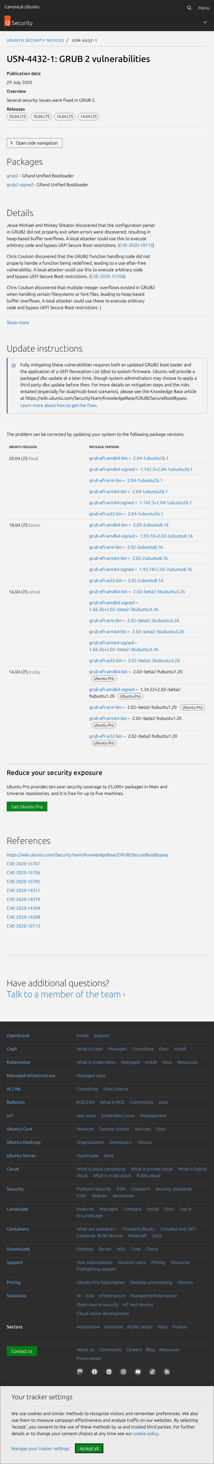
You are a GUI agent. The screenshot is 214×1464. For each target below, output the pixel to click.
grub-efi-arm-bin (105, 480)
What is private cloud (151, 1168)
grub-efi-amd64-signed (112, 469)
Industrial (113, 1326)
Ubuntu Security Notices (35, 40)
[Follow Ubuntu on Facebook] (95, 1372)
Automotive (88, 1326)
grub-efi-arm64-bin (108, 491)
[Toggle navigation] (205, 22)
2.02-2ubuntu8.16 (151, 524)
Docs (164, 1048)
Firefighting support (96, 1268)
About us (85, 1349)
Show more (18, 322)
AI (79, 1295)
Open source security (97, 1304)
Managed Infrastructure (153, 1295)
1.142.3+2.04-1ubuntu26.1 (166, 469)
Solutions (16, 1295)
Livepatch (140, 1188)
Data (89, 1295)
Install (82, 1035)
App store (86, 1115)
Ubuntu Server (21, 1155)
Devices (185, 1282)
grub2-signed (20, 184)
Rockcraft (137, 1235)
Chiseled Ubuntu (138, 1228)
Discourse (180, 1262)
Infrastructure (112, 1295)
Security (15, 1188)
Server (105, 1248)
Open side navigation (37, 142)
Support (102, 1035)
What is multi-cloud (112, 1175)
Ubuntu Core (20, 1128)
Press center (89, 1358)
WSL (121, 1248)
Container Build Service (100, 1235)
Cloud (13, 1168)
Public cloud (148, 1175)
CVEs (82, 1195)
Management (153, 1115)
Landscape (17, 1208)
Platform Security (94, 1188)
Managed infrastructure (31, 1075)
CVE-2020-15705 (23, 881)
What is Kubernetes (96, 1062)
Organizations (90, 1142)
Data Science (115, 1088)
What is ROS (112, 1102)
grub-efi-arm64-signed (111, 502)
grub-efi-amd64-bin (108, 458)
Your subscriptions (95, 1262)
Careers (134, 1349)
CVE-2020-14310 (23, 899)
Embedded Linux (118, 1115)
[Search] (189, 8)
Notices (99, 1195)
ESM (121, 1188)
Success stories (114, 1128)
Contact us (21, 1351)
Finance (179, 1326)
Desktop (85, 1248)
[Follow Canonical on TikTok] (153, 1372)
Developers (121, 1142)
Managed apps (91, 1075)
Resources (187, 1062)
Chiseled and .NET (178, 1228)
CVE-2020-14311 (23, 890)
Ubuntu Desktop (23, 1142)
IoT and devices (138, 1304)
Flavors (145, 1142)
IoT (10, 1115)
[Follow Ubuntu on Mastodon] (81, 1372)
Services (143, 1128)
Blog (150, 1349)
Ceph (12, 1048)
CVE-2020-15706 (107, 276)
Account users (132, 1262)
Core (136, 1248)
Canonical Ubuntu (21, 6)
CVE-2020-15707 (23, 863)
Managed (117, 1048)
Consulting (143, 1048)
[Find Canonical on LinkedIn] (110, 1372)
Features (85, 1128)
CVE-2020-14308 (23, 916)
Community (141, 1102)
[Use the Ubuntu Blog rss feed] (168, 1372)
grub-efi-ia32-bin (105, 513)
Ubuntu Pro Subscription (101, 1282)
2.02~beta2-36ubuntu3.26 (159, 591)
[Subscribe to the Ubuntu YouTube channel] (139, 1372)
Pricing (158, 1262)
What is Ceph (90, 1048)
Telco (162, 1326)
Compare (132, 1208)
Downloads (18, 1248)
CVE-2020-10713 (136, 245)
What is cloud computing (101, 1168)
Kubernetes (18, 1062)
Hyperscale (87, 1155)
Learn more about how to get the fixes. (59, 405)
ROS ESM (86, 1102)
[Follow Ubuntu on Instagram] (124, 1372)
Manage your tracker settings (40, 1448)
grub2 (12, 175)
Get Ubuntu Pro (27, 806)
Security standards (173, 1188)
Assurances (124, 1195)
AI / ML (14, 1088)
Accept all (89, 1448)
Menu (204, 7)
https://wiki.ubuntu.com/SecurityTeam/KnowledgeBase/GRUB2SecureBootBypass (87, 854)
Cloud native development (103, 1313)
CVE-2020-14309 (23, 908)
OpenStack (18, 1035)
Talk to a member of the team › (66, 994)
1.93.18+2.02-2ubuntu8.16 (166, 535)
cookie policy (146, 1433)
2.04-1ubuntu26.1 (151, 458)
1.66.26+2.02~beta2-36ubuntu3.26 (123, 609)
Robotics (16, 1102)
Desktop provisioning (151, 1282)
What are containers (96, 1228)
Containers (18, 1228)
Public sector (140, 1326)
